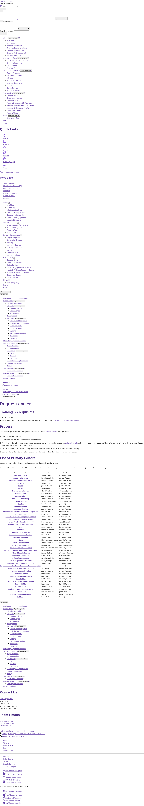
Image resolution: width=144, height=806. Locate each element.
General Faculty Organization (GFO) (20, 522)
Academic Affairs (13, 90)
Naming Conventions (15, 376)
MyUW (5, 138)
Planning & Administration (21, 571)
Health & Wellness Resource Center (20, 105)
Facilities (6, 191)
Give (5, 123)
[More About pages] (9, 203)
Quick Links (7, 21)
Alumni (6, 198)
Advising (10, 78)
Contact (6, 740)
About (5, 38)
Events (5, 120)
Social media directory (15, 371)
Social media (8, 368)
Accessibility (11, 351)
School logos (15, 311)
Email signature (16, 328)
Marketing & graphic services (14, 341)
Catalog (21, 504)
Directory (6, 150)
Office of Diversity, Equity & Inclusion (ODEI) (20, 550)
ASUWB (20, 488)
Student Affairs (12, 113)
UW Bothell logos (16, 308)
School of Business (21, 574)
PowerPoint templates (18, 321)
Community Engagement (16, 53)
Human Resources (10, 193)
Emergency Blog (13, 118)
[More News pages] (9, 280)
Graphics (10, 306)
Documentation (13, 348)
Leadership (11, 43)
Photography (12, 316)
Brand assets (8, 301)
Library (9, 85)
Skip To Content (6, 1)
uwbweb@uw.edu (52, 432)
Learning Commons (14, 83)
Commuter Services (14, 98)
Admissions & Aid (10, 58)
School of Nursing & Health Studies (21, 581)
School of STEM (20, 584)
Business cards (16, 326)
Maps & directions (10, 745)
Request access (12, 346)
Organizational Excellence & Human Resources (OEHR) (20, 566)
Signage (13, 331)
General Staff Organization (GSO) (20, 524)
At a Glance (11, 40)
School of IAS (21, 579)
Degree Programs (13, 73)
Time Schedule (9, 183)
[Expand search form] (1, 21)
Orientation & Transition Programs (21, 568)
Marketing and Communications (15, 298)
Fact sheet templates (18, 333)
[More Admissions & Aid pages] (18, 223)
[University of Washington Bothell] (27, 19)
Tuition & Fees (12, 65)
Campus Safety (9, 196)
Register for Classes (14, 75)
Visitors (6, 743)
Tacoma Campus (9, 766)
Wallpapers (14, 313)
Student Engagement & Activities (19, 103)
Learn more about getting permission (68, 420)
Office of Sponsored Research (21, 561)
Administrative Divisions (16, 45)
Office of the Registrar (20, 558)
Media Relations (9, 378)
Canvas (6, 144)
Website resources (10, 343)
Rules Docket (8, 759)
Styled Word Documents (19, 323)
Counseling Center (14, 110)
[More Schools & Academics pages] (21, 235)
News (5, 115)
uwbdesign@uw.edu (7, 723)
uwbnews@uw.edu (6, 721)
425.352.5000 (16, 736)
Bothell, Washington (23, 734)
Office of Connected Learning (21, 548)
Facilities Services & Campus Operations (21, 517)
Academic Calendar (14, 80)
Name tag (14, 338)
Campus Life (8, 93)
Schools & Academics (11, 70)
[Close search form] (1, 11)
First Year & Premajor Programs (21, 519)
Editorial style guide (14, 303)
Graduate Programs (14, 63)
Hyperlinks (14, 353)
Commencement (20, 506)
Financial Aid (11, 68)
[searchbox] (10, 6)
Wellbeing (20, 597)
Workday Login (9, 162)
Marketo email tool (10, 373)
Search (2, 9)
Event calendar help (14, 363)
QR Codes (14, 358)
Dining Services (12, 100)
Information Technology (12, 186)
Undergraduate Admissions (17, 60)
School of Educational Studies (21, 576)
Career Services (13, 88)
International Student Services (20, 535)
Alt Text (13, 356)
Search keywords (6, 31)
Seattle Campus (9, 764)
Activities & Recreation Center (18, 108)
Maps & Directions (14, 55)
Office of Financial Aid (20, 556)
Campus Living (12, 95)
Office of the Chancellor (21, 545)
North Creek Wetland (21, 543)
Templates (11, 318)
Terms (5, 761)
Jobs (5, 748)
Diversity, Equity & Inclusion (17, 48)
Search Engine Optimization (17, 361)
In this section (4, 294)
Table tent (14, 336)
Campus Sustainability (15, 50)
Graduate (20, 530)
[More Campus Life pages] (14, 258)
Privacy (9, 366)
